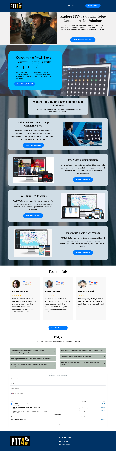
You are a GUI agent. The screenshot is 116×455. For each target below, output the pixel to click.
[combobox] (12, 393)
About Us (59, 6)
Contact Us (71, 6)
